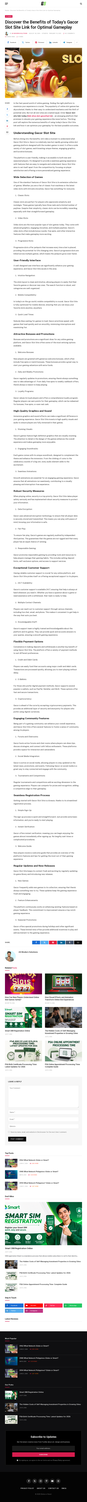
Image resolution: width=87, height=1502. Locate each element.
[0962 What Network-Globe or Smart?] (11, 1163)
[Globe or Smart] (43, 3)
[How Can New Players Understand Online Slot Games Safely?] (23, 984)
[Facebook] (7, 109)
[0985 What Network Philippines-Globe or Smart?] (11, 1174)
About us (41, 1488)
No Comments (70, 33)
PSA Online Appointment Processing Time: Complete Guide (62, 1065)
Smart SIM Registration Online (17, 1031)
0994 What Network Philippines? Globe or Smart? (39, 1183)
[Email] (7, 132)
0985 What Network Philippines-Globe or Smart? (38, 1172)
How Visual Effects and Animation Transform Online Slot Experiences (59, 998)
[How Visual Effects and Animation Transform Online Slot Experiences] (63, 984)
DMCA (64, 1488)
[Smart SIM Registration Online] (23, 1017)
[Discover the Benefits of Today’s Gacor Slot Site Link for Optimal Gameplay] (43, 73)
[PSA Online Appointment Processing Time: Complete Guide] (63, 1051)
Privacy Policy (57, 1460)
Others (9, 16)
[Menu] (6, 3)
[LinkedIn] (7, 120)
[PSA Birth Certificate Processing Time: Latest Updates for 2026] (23, 1051)
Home (7, 10)
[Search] (81, 3)
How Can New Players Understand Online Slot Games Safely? (22, 998)
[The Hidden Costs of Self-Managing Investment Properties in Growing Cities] (63, 1017)
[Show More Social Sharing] (77, 42)
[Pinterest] (7, 126)
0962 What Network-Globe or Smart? (34, 1160)
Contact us (53, 1488)
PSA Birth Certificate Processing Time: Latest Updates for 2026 (21, 1065)
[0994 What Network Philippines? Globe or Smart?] (11, 1186)
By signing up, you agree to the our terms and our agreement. (44, 1460)
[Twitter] (7, 115)
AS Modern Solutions (19, 33)
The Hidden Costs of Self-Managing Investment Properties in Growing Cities (61, 1032)
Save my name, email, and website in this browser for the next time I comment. (39, 1132)
